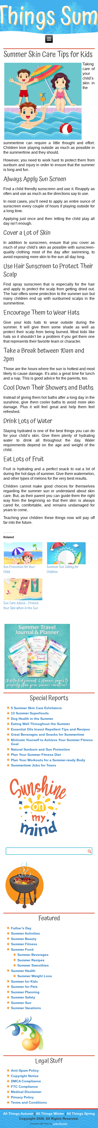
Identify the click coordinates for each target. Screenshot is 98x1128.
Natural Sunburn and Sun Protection (40, 749)
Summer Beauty (23, 939)
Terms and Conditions (29, 1102)
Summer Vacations (26, 1008)
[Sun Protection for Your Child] (22, 553)
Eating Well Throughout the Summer (40, 724)
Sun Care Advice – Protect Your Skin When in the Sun (21, 606)
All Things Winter (50, 1113)
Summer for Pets (24, 987)
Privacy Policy (22, 1097)
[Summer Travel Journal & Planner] (49, 656)
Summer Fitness (24, 944)
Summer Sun (21, 1003)
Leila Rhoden (60, 1123)
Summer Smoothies (33, 965)
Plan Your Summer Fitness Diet (36, 754)
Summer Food (22, 949)
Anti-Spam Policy (25, 1070)
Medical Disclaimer (26, 1092)
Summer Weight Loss (34, 976)
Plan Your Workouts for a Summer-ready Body (48, 760)
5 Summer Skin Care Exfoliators (36, 708)
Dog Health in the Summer (32, 719)
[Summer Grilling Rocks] (49, 885)
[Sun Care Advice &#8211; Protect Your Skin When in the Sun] (22, 589)
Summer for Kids (24, 981)
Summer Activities (25, 933)
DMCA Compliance (26, 1081)
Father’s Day (21, 928)
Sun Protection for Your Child (19, 569)
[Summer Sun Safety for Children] (66, 553)
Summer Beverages (33, 955)
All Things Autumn (18, 1113)
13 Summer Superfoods (30, 713)
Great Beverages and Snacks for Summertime (47, 734)
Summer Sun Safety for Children (62, 569)
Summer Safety (23, 997)
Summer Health (23, 971)
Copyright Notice (25, 1076)
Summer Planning (25, 992)
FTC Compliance (24, 1086)
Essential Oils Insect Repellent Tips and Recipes (50, 729)
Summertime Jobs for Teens (33, 765)
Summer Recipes (30, 960)
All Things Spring (81, 1113)
